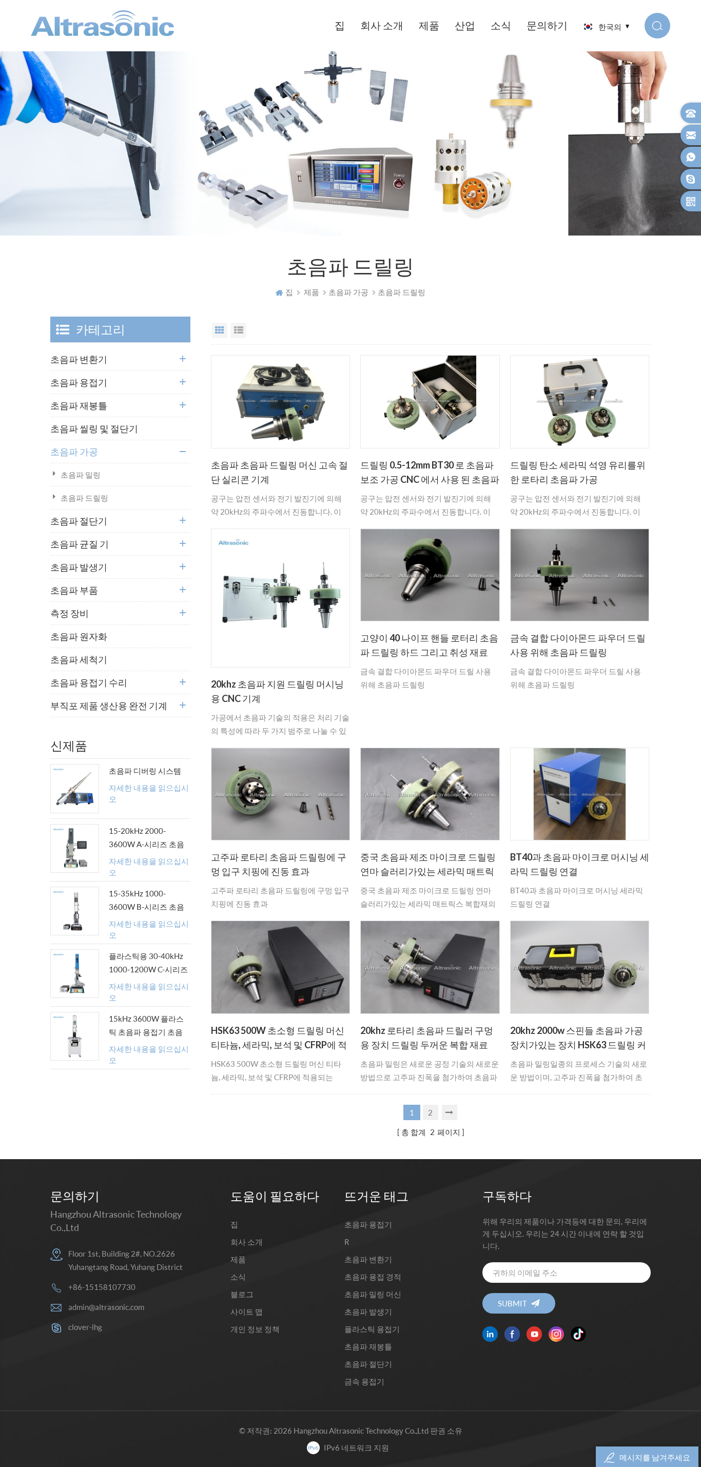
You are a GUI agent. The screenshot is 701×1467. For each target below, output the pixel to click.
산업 (465, 25)
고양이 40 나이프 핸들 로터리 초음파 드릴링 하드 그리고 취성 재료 (429, 645)
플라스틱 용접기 (372, 1329)
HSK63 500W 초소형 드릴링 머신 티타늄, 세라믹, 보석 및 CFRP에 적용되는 (279, 1038)
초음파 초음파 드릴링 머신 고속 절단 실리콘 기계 (279, 472)
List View (238, 330)
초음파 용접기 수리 (88, 682)
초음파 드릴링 (84, 497)
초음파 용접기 (78, 382)
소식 (501, 25)
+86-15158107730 (101, 1287)
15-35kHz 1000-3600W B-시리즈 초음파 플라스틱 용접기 (146, 901)
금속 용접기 (364, 1381)
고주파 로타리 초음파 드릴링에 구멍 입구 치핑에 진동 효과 (278, 864)
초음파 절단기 (78, 520)
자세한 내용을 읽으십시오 (149, 794)
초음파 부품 (74, 590)
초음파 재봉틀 (78, 405)
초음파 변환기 (78, 359)
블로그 (242, 1294)
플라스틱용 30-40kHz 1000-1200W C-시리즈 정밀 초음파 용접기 (148, 963)
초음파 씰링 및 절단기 (94, 428)
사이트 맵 (246, 1311)
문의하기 (547, 25)
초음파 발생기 (78, 567)
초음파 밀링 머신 (372, 1294)
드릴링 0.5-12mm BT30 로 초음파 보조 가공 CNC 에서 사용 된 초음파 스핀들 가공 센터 (429, 473)
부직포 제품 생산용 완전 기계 (108, 705)
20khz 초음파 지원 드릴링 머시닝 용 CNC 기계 (277, 691)
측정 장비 (69, 613)
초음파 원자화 (78, 636)
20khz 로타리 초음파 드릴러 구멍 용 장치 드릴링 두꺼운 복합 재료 (426, 1037)
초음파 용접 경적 (372, 1276)
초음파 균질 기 (79, 544)
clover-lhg (85, 1327)
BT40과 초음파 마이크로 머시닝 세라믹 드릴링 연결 (579, 864)
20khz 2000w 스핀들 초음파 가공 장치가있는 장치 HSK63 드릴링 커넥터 (578, 1038)
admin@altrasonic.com (106, 1307)
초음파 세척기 (78, 659)
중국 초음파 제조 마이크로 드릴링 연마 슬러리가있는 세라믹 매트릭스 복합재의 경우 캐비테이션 (428, 865)
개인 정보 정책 (255, 1329)
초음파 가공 (348, 292)
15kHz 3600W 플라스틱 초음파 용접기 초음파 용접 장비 (146, 1026)
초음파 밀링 (81, 474)
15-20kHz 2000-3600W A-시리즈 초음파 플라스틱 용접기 (146, 838)
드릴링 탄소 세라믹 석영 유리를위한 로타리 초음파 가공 (578, 472)
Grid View (219, 330)
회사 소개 (381, 25)
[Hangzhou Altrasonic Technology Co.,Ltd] (102, 23)
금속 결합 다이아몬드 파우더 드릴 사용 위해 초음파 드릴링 (578, 645)
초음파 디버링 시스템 (145, 770)
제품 (429, 25)
